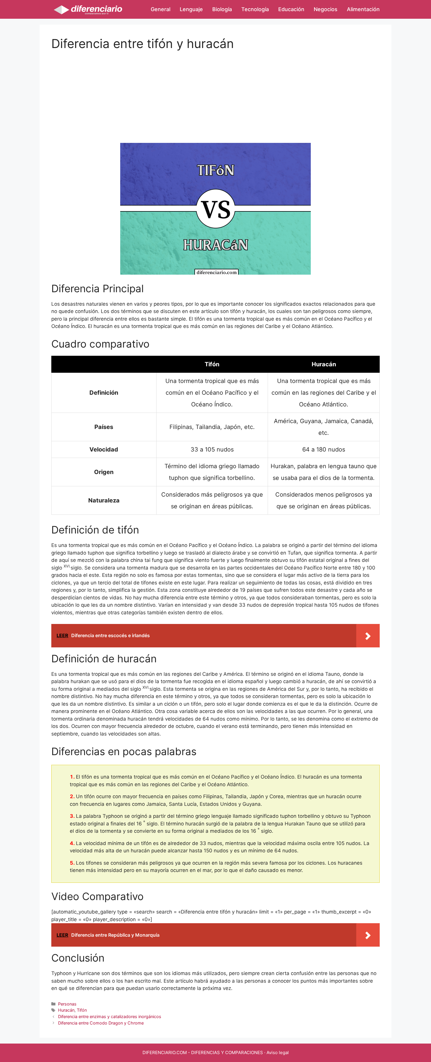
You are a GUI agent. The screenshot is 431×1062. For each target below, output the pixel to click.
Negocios (325, 9)
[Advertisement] (215, 92)
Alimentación (363, 9)
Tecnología (255, 9)
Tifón (82, 1010)
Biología (222, 9)
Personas (67, 1003)
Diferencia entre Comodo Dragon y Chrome (101, 1022)
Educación (291, 9)
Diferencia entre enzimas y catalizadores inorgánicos (109, 1016)
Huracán (66, 1010)
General (160, 9)
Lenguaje (191, 9)
